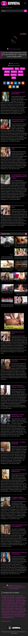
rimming (14, 74)
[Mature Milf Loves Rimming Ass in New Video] (5, 368)
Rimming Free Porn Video (11, 605)
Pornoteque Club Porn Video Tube (10, 603)
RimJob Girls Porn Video (8, 598)
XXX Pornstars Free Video (18, 616)
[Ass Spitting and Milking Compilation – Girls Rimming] (5, 506)
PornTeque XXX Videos (7, 614)
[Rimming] (11, 4)
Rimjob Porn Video (20, 602)
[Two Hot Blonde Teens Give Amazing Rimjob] (5, 101)
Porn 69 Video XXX (9, 600)
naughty (14, 71)
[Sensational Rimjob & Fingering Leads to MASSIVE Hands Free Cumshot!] (5, 183)
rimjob (7, 74)
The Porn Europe (7, 616)
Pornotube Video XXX (21, 597)
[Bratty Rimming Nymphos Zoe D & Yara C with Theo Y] (5, 533)
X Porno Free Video (9, 606)
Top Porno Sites (19, 609)
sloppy (21, 74)
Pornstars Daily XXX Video (8, 617)
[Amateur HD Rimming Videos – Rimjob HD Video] (5, 478)
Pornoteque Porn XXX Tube (8, 597)
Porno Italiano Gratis (10, 602)
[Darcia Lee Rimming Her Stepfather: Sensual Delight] (5, 394)
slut (14, 77)
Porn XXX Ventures (9, 609)
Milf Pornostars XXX (11, 611)
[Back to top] (24, 632)
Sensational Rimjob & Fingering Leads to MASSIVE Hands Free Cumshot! (19, 176)
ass (17, 68)
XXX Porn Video (19, 606)
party (21, 71)
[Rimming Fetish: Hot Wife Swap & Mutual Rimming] (5, 561)
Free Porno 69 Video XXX (17, 613)
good (23, 68)
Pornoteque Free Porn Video (8, 595)
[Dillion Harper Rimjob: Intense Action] (5, 156)
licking (7, 71)
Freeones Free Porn (6, 621)
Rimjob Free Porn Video (7, 608)
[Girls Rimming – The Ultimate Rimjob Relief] (5, 451)
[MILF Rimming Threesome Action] (5, 214)
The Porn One (17, 614)
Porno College (19, 595)
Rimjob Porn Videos (9, 68)
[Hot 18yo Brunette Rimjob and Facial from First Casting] (5, 128)
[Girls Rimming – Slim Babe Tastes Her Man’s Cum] (5, 423)
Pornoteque (16, 63)
